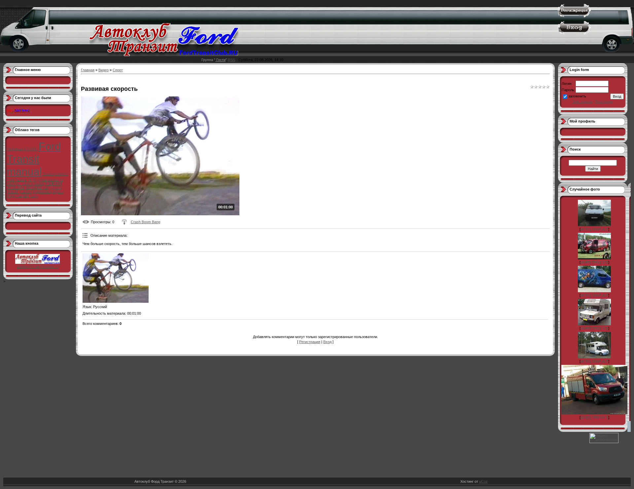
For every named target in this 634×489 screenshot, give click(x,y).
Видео (103, 70)
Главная (87, 70)
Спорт (118, 70)
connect (61, 174)
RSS (231, 60)
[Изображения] (116, 278)
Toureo (48, 174)
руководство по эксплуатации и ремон (35, 182)
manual (24, 171)
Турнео (56, 188)
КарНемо (22, 110)
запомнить (577, 96)
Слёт (34, 196)
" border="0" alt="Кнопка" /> (39, 264)
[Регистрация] (574, 16)
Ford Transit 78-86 (22, 180)
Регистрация (309, 342)
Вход (327, 342)
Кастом (43, 188)
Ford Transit (34, 152)
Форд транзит (18, 196)
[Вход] (574, 33)
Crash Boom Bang (145, 222)
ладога (58, 192)
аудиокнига (42, 192)
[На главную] (163, 55)
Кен (10, 110)
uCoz (483, 481)
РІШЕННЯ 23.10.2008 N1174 (34, 186)
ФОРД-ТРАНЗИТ (594, 229)
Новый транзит (19, 192)
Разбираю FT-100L (22, 149)
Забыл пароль (582, 101)
